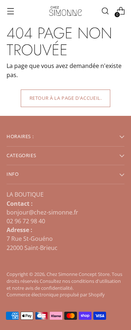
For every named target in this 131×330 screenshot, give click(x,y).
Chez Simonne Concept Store (78, 274)
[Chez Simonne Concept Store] (65, 11)
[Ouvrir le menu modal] (10, 11)
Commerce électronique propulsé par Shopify (56, 295)
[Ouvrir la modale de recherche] (105, 11)
